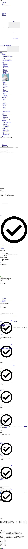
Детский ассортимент (6, 134)
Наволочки (4, 102)
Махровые (4, 57)
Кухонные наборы (4, 120)
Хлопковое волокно (5, 66)
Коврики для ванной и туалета (7, 122)
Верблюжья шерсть (5, 64)
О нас (2, 12)
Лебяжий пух (5, 69)
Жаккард (4, 99)
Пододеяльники (5, 104)
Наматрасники (5, 103)
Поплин (4, 55)
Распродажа (3, 128)
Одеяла (3, 62)
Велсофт (4, 82)
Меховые (4, 85)
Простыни (4, 105)
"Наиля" (4, 116)
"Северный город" (5, 91)
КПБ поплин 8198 (2, 419)
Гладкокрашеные (5, 98)
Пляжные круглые (5, 86)
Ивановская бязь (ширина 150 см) (7, 60)
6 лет (5, 194)
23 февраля (4, 92)
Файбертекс (4, 65)
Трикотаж (3, 106)
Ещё (2, 136)
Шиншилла (4, 87)
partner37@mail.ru (15, 321)
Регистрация (16, 38)
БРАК (4, 129)
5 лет (2, 194)
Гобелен (4, 83)
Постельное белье (4, 54)
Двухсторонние (5, 84)
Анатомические (5, 70)
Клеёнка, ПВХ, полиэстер (6, 119)
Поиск (13, 21)
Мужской (4, 108)
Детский (4, 107)
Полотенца (3, 89)
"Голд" (4, 118)
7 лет (8, 194)
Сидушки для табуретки (6, 126)
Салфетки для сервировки (6, 125)
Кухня (4, 100)
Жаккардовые (5, 115)
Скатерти (3, 114)
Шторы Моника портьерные (6, 111)
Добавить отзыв (2, 248)
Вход (13, 38)
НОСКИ (4, 132)
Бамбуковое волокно (5, 63)
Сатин (4, 58)
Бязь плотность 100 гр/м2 (6, 130)
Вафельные (4, 93)
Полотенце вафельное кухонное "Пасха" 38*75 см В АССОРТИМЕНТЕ (6, 301)
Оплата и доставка (4, 2)
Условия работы (4, 15)
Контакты (3, 4)
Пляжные (4, 90)
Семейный (2, 483)
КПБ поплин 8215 (2, 443)
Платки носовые (5, 124)
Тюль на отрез (3, 113)
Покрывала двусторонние (6, 133)
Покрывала (3, 81)
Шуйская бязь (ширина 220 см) (7, 59)
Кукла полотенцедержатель (6, 131)
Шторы (3, 110)
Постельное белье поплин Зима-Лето (7, 56)
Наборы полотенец (4, 97)
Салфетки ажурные (5, 117)
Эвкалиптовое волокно (6, 67)
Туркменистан (5, 95)
